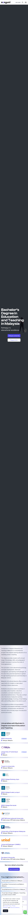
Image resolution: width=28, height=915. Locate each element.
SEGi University (6, 738)
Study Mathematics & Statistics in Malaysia (13, 889)
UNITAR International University (12, 818)
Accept (5, 910)
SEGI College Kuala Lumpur (10, 792)
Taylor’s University (8, 766)
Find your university (14, 335)
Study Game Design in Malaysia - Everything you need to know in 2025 (13, 893)
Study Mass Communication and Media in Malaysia (13, 885)
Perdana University (8, 857)
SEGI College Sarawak (8, 805)
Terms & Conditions (15, 907)
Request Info (14, 340)
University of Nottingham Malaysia (13, 831)
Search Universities (14, 869)
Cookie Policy (8, 905)
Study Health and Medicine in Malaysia (12, 880)
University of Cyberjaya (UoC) (9, 752)
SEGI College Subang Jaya (10, 779)
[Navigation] (26, 2)
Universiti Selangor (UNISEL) (11, 844)
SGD (18, 2)
